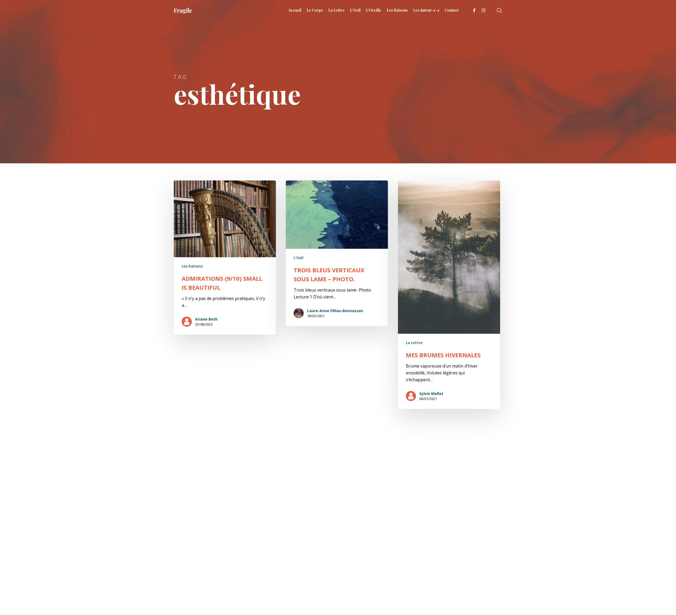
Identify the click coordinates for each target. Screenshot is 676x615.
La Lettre (414, 342)
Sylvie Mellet (431, 393)
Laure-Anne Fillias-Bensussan (335, 310)
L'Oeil (298, 257)
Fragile (183, 10)
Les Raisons (192, 266)
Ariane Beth (206, 319)
